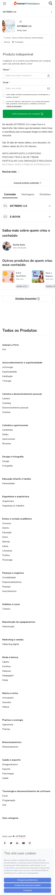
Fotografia (7, 465)
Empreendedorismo (12, 582)
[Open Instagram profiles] (30, 843)
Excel (5, 795)
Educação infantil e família (16, 478)
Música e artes (10, 693)
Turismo (6, 608)
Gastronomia (8, 439)
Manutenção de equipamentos (18, 622)
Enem (5, 537)
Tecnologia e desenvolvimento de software (26, 791)
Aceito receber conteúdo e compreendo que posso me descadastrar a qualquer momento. (28, 96)
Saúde (5, 778)
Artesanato (8, 697)
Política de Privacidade (13, 106)
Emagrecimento (10, 764)
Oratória (6, 412)
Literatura (7, 550)
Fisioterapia (8, 773)
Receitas (6, 443)
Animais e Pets (10, 345)
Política (6, 555)
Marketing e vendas (13, 639)
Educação (7, 532)
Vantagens (27, 194)
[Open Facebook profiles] (5, 843)
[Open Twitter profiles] (11, 843)
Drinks (5, 434)
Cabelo (5, 661)
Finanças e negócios (13, 573)
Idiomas (6, 541)
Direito (5, 528)
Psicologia (7, 559)
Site (4, 805)
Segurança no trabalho (13, 505)
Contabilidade (9, 577)
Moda (5, 680)
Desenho (6, 702)
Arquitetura (8, 501)
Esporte (6, 769)
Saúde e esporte (11, 759)
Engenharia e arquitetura (15, 496)
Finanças (6, 586)
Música (5, 706)
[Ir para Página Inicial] (27, 3)
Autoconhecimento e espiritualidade (22, 362)
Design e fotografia (13, 456)
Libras (5, 546)
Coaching (6, 403)
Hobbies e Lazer (11, 604)
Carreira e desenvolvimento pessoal (22, 394)
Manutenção (8, 626)
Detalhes (45, 194)
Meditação (7, 376)
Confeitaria (7, 429)
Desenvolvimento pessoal (15, 407)
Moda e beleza (10, 657)
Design (5, 461)
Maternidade (8, 483)
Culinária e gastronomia (15, 425)
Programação (8, 800)
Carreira (6, 398)
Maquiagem (8, 675)
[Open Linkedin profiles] (17, 843)
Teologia (6, 380)
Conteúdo (10, 194)
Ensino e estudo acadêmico (17, 518)
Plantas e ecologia (12, 720)
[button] (24, 206)
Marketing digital (10, 644)
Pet (4, 349)
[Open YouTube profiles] (23, 843)
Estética (6, 666)
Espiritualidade (9, 371)
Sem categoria (10, 818)
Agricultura (7, 724)
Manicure (6, 671)
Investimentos (9, 591)
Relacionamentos (11, 742)
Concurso (6, 523)
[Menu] (4, 3)
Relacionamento (10, 746)
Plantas (6, 729)
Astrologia (7, 367)
